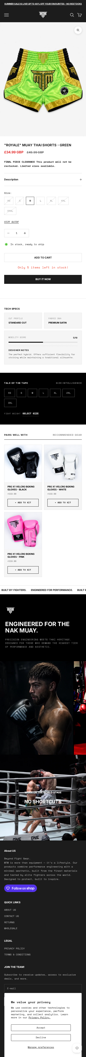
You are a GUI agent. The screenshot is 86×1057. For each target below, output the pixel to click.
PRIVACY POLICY (14, 948)
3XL (10, 403)
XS (9, 393)
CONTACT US (11, 916)
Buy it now (43, 279)
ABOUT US (10, 910)
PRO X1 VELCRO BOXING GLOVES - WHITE (60, 488)
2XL (68, 393)
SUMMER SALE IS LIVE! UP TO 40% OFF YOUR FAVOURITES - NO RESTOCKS (43, 3)
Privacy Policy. (40, 1017)
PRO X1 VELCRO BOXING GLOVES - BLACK (21, 488)
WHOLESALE (10, 928)
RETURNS (9, 922)
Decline (41, 1037)
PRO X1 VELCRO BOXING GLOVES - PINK (21, 555)
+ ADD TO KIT (23, 502)
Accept (41, 1027)
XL (55, 393)
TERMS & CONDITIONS (17, 954)
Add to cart (43, 257)
